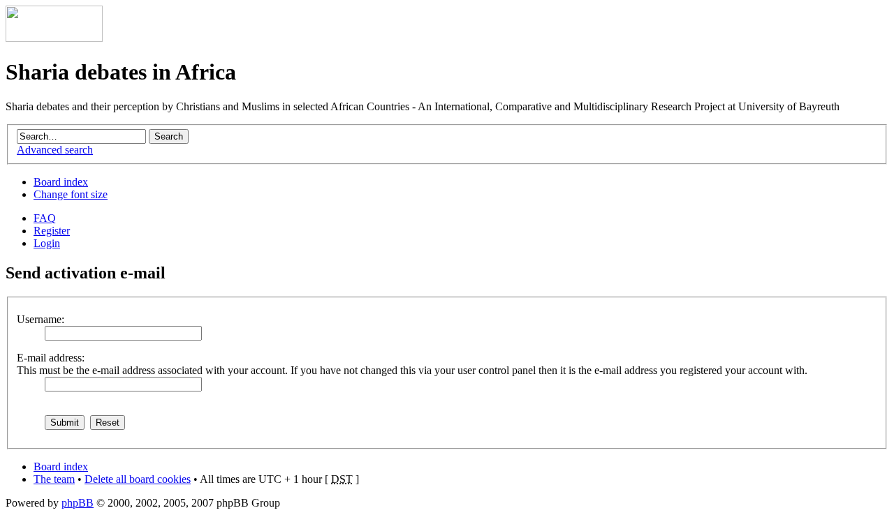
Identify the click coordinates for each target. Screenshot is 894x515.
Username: (40, 319)
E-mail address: (51, 358)
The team (54, 479)
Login (47, 243)
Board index (61, 182)
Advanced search (55, 150)
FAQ (45, 218)
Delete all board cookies (138, 479)
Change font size (71, 194)
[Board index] (54, 38)
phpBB (77, 503)
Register (52, 231)
